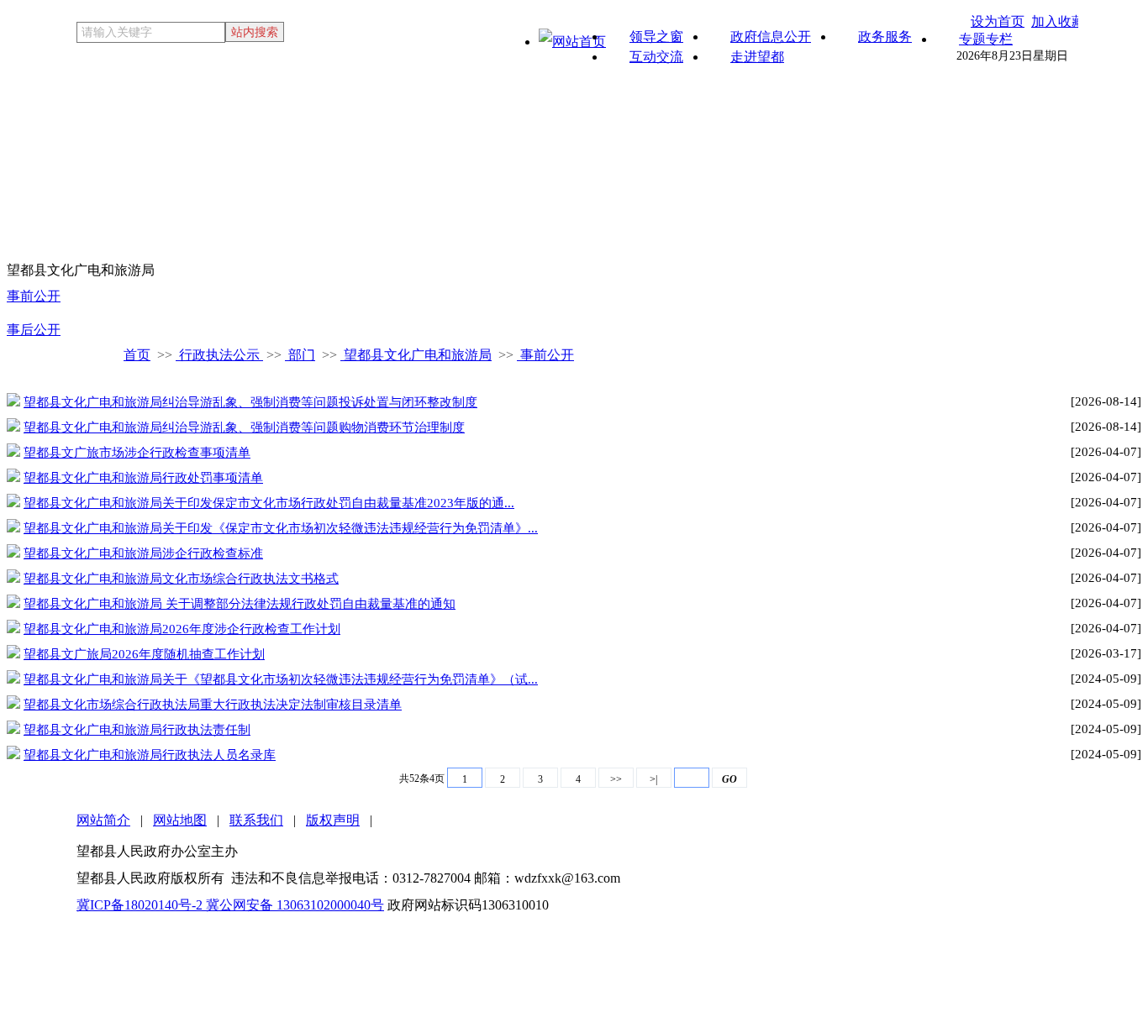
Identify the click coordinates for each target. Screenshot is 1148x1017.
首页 (137, 355)
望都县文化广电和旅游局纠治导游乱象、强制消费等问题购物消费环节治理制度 (244, 427)
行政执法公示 (219, 355)
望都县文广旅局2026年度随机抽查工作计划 (144, 654)
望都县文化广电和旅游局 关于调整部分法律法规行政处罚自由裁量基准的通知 (240, 604)
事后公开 (34, 329)
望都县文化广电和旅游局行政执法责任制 (137, 730)
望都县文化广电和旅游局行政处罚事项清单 (143, 478)
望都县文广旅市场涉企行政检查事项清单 (137, 452)
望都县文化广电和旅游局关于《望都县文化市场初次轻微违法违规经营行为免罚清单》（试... (281, 679)
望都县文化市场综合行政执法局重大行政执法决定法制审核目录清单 (213, 704)
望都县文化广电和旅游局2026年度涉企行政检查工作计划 (182, 629)
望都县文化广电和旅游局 (416, 355)
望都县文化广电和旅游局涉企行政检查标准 (143, 553)
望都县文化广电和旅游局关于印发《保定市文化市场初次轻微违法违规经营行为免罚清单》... (281, 528)
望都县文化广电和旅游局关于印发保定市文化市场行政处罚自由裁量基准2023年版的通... (269, 503)
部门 (300, 355)
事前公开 (34, 296)
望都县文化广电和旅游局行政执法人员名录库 (150, 755)
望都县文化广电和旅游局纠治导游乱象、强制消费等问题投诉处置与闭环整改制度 (250, 402)
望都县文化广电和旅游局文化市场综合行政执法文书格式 (181, 578)
